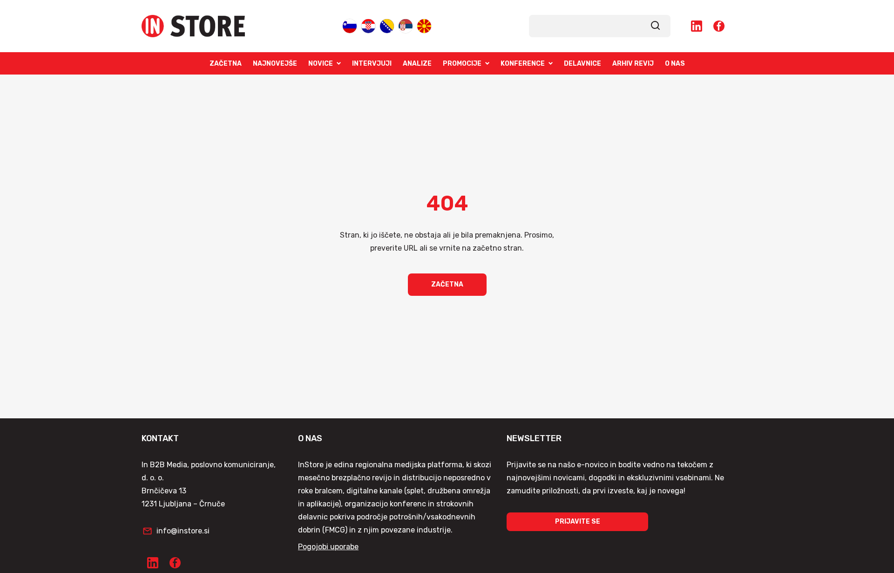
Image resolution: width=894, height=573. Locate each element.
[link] (655, 26)
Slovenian (350, 25)
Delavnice (582, 64)
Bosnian (387, 25)
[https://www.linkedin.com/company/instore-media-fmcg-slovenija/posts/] (696, 26)
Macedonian (424, 25)
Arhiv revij (633, 64)
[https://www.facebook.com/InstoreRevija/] (719, 26)
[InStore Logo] (193, 26)
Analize (417, 64)
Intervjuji (372, 64)
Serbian (406, 25)
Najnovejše (275, 64)
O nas (675, 64)
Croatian (368, 25)
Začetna (226, 64)
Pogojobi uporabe (328, 546)
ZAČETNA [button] (447, 284)
